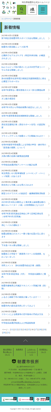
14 (25, 329)
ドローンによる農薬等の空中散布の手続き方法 (22, 314)
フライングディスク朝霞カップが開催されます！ (23, 136)
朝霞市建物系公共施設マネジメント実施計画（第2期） (23, 287)
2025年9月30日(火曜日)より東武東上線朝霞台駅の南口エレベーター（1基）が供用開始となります (23, 203)
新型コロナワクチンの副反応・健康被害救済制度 (23, 193)
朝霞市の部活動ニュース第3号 (14, 47)
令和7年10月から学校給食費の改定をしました (21, 107)
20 (4, 332)
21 (8, 332)
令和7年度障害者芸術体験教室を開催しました (21, 116)
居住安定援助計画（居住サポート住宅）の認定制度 (23, 126)
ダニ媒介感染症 (8, 99)
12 (16, 329)
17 (36, 329)
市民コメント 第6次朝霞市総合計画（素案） (21, 265)
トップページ (6, 19)
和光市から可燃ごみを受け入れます (17, 185)
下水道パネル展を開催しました (15, 245)
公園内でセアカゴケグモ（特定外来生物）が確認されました (23, 56)
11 (12, 329)
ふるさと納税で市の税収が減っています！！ (21, 297)
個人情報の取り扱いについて (7, 352)
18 (40, 329)
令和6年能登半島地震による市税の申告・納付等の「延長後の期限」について (23, 146)
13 (20, 329)
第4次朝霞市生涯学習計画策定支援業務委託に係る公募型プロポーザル (23, 80)
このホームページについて (31, 352)
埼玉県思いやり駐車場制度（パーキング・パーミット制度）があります (23, 174)
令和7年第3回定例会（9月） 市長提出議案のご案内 (23, 275)
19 (44, 329)
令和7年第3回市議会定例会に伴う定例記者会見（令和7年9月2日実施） (22, 215)
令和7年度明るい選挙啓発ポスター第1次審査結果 (23, 90)
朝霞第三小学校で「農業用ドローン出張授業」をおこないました (23, 255)
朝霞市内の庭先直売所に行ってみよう (18, 306)
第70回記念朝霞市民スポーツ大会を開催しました (23, 38)
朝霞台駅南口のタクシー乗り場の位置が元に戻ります (23, 235)
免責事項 (19, 349)
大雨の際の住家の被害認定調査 (15, 156)
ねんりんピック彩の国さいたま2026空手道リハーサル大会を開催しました (23, 68)
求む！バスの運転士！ (11, 225)
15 (29, 329)
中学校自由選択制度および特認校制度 (18, 323)
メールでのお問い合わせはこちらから (25, 382)
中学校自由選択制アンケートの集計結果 (19, 165)
